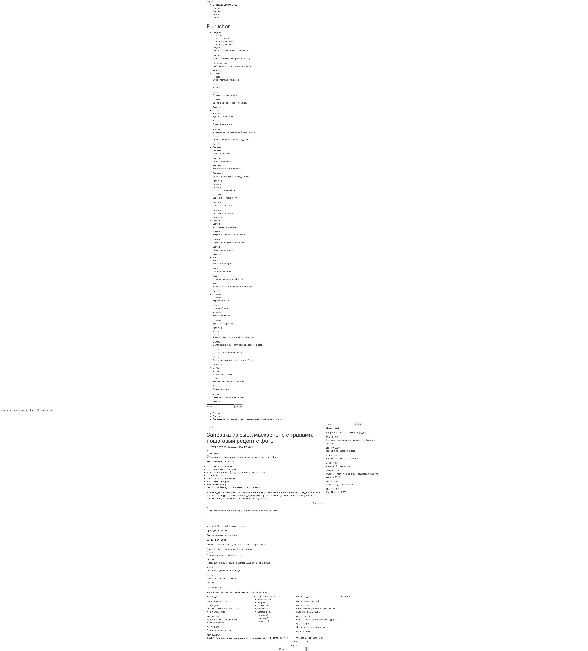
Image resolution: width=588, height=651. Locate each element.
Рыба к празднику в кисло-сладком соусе (233, 65)
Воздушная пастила (223, 212)
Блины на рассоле (222, 160)
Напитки (217, 294)
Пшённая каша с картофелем (228, 278)
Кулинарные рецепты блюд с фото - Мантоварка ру (26, 409)
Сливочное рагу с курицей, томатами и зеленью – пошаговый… (315, 610)
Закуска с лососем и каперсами (229, 234)
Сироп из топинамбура (224, 189)
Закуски (217, 220)
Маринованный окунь (223, 249)
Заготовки (224, 38)
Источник (317, 502)
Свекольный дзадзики (224, 373)
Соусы (216, 367)
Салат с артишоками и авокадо (228, 352)
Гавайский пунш (221, 307)
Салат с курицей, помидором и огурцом (316, 619)
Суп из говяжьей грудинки (226, 79)
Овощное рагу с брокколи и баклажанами (234, 131)
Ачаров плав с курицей (307, 600)
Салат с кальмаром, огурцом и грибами (233, 359)
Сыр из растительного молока (222, 535)
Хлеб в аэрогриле (222, 153)
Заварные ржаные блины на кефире (231, 50)
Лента (216, 13)
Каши (215, 257)
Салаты (217, 330)
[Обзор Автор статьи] (213, 517)
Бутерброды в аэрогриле (225, 226)
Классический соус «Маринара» (229, 381)
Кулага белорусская (223, 323)
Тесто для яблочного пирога (227, 168)
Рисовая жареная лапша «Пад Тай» (231, 139)
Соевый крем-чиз (221, 389)
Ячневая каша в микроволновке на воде (233, 286)
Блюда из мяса (226, 41)
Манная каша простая (224, 263)
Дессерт (217, 183)
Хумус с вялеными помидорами (229, 242)
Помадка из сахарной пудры (340, 450)
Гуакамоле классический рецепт (229, 396)
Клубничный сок (221, 300)
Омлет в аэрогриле (222, 124)
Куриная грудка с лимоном (339, 484)
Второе (216, 110)
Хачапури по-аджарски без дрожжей (231, 176)
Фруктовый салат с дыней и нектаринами (233, 337)
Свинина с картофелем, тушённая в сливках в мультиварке (236, 544)
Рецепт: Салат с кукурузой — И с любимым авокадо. (223, 610)
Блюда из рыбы (227, 44)
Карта (216, 16)
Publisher (218, 26)
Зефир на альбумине (223, 205)
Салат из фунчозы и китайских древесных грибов (237, 344)
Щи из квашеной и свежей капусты (230, 102)
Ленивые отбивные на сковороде (342, 458)
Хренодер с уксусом (217, 600)
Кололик (217, 87)
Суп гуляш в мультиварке (225, 95)
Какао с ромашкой (222, 315)
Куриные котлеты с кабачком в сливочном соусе (222, 621)
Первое (216, 73)
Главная (217, 7)
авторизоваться (260, 591)
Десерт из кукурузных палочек (311, 626)
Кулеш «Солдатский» (223, 116)
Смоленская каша (222, 271)
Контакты (217, 10)
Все (221, 35)
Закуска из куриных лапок (219, 630)
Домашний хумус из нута (338, 465)
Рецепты (217, 32)
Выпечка (217, 147)
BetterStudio (319, 637)
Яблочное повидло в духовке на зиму (231, 58)
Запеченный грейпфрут (225, 197)
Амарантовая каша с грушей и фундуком (346, 432)
